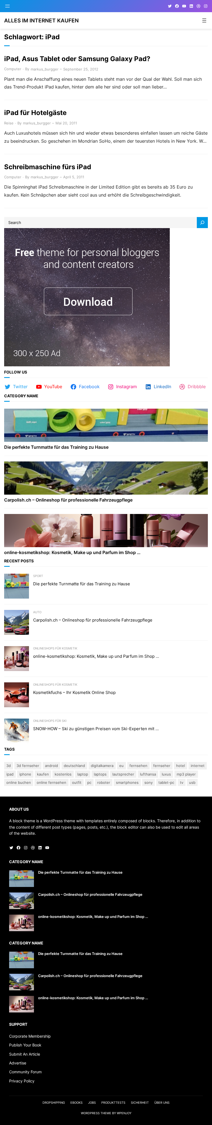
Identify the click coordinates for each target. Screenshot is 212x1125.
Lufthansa (148, 774)
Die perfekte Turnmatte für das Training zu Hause (56, 447)
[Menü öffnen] (7, 6)
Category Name (21, 395)
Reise (9, 123)
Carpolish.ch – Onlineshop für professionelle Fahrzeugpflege (68, 500)
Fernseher (161, 765)
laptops (100, 774)
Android (51, 765)
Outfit (76, 782)
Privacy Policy (22, 1081)
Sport (38, 576)
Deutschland (74, 765)
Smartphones (127, 782)
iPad (10, 774)
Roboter (103, 782)
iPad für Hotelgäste (35, 113)
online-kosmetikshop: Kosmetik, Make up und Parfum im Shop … (72, 552)
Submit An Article (24, 1054)
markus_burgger (45, 69)
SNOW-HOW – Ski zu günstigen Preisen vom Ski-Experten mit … (96, 728)
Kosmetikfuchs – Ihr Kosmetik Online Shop (74, 692)
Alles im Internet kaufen (41, 20)
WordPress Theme (96, 1113)
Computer (12, 69)
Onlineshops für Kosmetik (55, 648)
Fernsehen (138, 765)
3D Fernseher (28, 765)
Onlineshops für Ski (50, 721)
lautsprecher (123, 774)
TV (181, 782)
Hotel (180, 765)
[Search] (202, 222)
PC (89, 782)
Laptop (82, 774)
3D (8, 765)
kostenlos (63, 774)
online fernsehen (51, 782)
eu (121, 765)
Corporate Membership (30, 1036)
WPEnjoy (124, 1113)
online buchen (18, 782)
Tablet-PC (166, 782)
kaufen (43, 774)
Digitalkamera (102, 765)
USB (192, 782)
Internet (198, 765)
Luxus (166, 774)
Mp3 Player (186, 774)
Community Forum (25, 1071)
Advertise (17, 1063)
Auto (37, 612)
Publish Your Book (25, 1045)
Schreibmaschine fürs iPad (47, 167)
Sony (148, 782)
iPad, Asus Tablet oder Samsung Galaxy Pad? (77, 59)
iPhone (25, 774)
